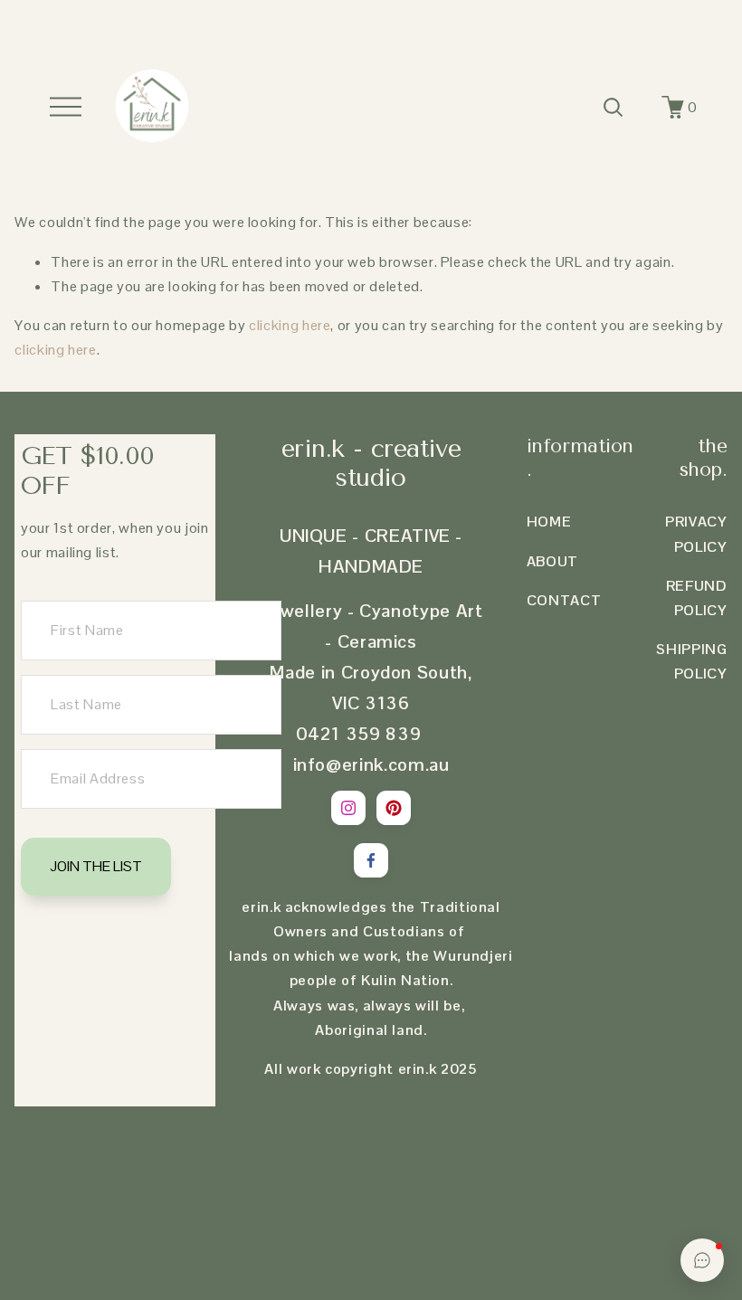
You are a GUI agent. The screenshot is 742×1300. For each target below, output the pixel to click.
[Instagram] (348, 808)
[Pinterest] (393, 808)
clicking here (289, 325)
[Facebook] (371, 860)
